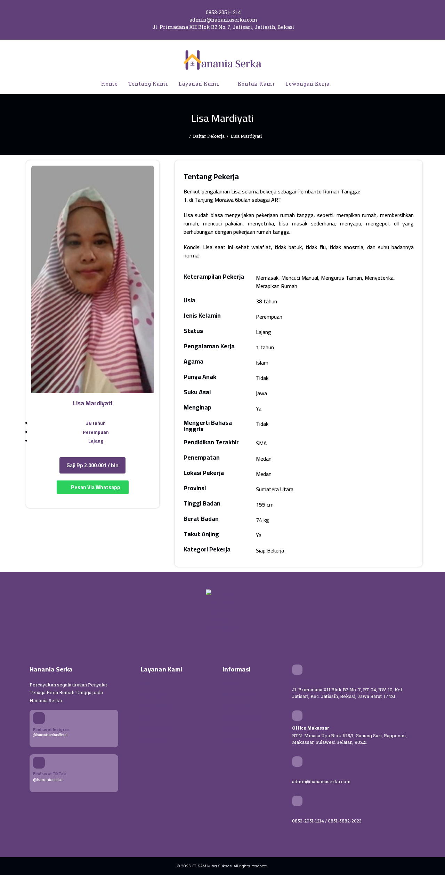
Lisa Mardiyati (246, 136)
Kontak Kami (236, 706)
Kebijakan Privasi (241, 740)
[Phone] (297, 801)
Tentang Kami (237, 694)
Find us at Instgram (51, 729)
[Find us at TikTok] (39, 763)
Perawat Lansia (158, 706)
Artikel (230, 729)
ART (145, 683)
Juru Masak (154, 740)
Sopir (147, 717)
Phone (299, 813)
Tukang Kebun (156, 729)
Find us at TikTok (49, 773)
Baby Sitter (153, 694)
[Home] (185, 136)
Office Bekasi (307, 682)
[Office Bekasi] (297, 670)
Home (229, 683)
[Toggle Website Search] (342, 83)
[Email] (297, 761)
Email (298, 774)
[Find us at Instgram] (39, 718)
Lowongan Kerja (240, 717)
